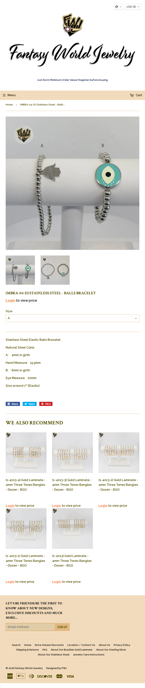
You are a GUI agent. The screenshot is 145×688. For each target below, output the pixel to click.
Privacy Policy (122, 645)
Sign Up (62, 627)
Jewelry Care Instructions (88, 654)
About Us (104, 645)
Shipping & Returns (27, 649)
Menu (12, 95)
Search (16, 645)
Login (10, 300)
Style (9, 311)
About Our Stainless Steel (53, 654)
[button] (118, 7)
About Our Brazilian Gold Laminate (72, 649)
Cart (138, 95)
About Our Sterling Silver (111, 649)
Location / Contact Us (81, 645)
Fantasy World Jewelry (29, 668)
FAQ (44, 649)
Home (9, 104)
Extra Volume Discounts (49, 645)
